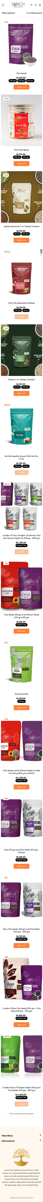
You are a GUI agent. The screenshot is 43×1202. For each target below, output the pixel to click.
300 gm (17, 157)
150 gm (26, 157)
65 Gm (17, 234)
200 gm (18, 310)
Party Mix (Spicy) (21, 149)
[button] (3, 5)
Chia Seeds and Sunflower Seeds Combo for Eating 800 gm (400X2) (21, 771)
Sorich (31, 1198)
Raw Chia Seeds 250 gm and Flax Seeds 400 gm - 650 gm (21, 930)
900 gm (30, 81)
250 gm (13, 81)
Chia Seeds (21, 73)
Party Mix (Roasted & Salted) (21, 303)
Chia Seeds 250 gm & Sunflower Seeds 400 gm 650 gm (21, 616)
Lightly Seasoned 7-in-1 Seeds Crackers (22, 226)
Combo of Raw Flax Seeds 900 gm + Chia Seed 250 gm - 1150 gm (21, 1009)
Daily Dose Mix (21, 694)
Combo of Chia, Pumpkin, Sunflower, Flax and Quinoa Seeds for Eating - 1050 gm (21, 536)
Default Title (21, 545)
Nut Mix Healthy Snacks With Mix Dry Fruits (21, 457)
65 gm (25, 310)
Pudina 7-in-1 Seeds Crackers (21, 379)
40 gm (25, 466)
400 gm (21, 81)
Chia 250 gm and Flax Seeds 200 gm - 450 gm (21, 851)
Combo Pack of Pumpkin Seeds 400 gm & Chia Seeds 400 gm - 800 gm (21, 1088)
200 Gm (25, 234)
